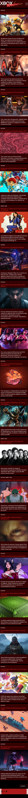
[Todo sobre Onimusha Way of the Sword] (14, 298)
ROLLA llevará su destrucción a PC (13, 131)
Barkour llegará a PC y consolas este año (12, 93)
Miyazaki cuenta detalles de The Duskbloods (13, 747)
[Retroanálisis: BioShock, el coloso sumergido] (14, 416)
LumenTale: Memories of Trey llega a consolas (13, 670)
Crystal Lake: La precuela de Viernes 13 (11, 518)
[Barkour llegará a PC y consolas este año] (14, 105)
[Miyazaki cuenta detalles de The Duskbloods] (14, 760)
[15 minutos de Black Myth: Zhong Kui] (14, 643)
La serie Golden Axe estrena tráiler (13, 480)
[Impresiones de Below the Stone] (14, 25)
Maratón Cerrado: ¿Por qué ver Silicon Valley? (12, 442)
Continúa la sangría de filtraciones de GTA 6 (13, 326)
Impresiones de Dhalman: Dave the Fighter (14, 169)
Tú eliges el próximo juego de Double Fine (11, 364)
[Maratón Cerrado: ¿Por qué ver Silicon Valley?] (14, 454)
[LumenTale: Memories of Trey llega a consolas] (14, 682)
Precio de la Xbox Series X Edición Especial (13, 594)
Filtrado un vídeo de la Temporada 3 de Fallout (14, 209)
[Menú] (26, 4)
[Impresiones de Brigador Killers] (14, 259)
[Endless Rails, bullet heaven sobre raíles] (14, 721)
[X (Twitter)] (2, 791)
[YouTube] (6, 791)
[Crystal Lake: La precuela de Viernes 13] (14, 530)
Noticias (3, 49)
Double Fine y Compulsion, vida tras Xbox (14, 52)
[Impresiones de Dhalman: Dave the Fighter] (14, 181)
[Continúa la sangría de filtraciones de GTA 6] (14, 338)
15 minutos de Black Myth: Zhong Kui (13, 631)
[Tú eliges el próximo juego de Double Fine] (14, 377)
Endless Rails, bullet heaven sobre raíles (13, 708)
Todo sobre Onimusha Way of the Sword (13, 285)
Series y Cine (4, 206)
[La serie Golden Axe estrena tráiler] (14, 492)
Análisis (3, 10)
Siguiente (23, 786)
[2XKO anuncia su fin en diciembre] (14, 568)
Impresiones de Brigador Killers (12, 247)
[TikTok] (4, 791)
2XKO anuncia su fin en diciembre (13, 556)
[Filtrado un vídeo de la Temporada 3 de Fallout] (14, 222)
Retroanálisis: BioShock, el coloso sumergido (13, 403)
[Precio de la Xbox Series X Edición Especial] (14, 606)
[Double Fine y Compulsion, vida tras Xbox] (14, 65)
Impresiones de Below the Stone (12, 13)
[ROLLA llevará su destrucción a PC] (14, 143)
